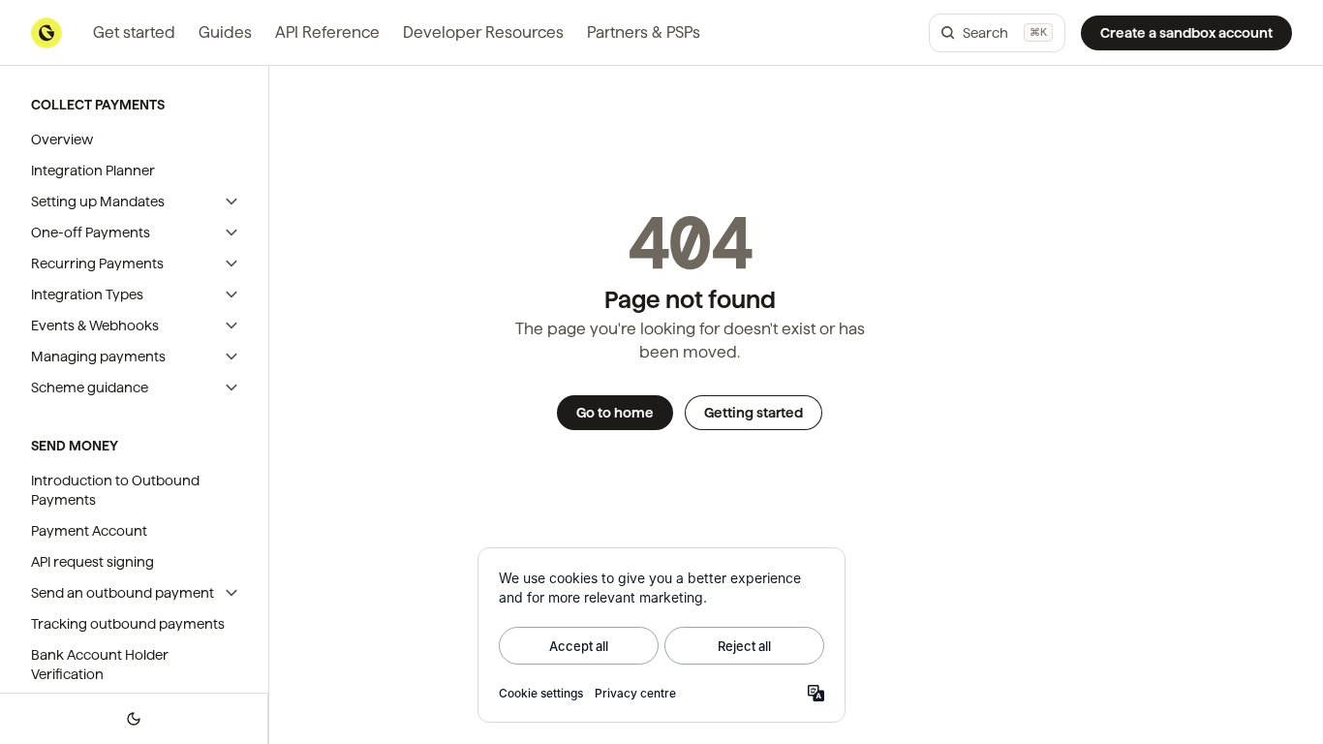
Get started (134, 32)
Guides (225, 32)
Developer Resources (483, 32)
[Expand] (231, 201)
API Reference (327, 32)
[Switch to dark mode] (133, 718)
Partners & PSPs (643, 32)
